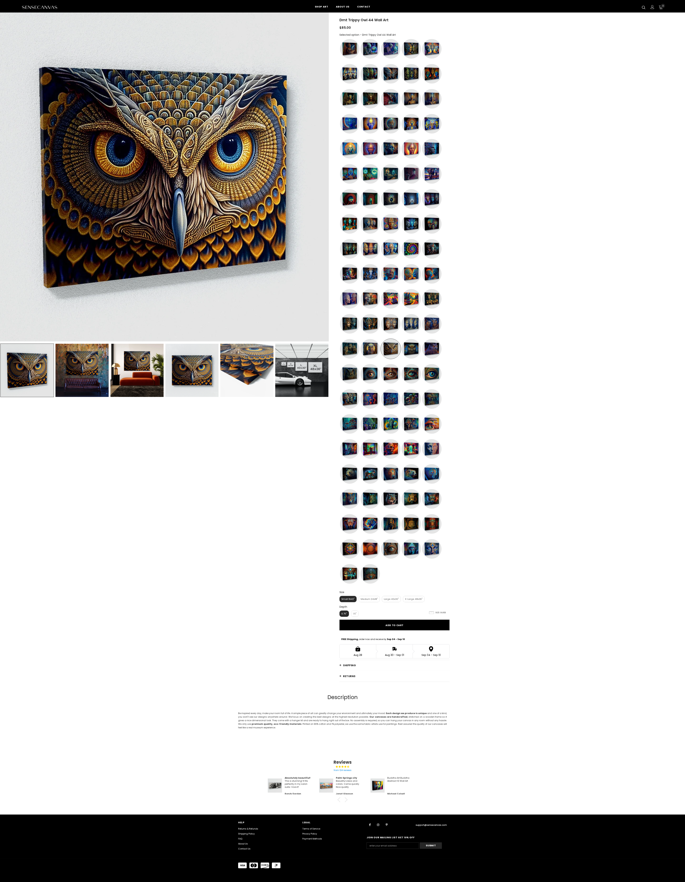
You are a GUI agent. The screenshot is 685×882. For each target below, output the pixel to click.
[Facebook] (370, 824)
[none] (27, 370)
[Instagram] (378, 824)
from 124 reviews (342, 770)
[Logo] (43, 7)
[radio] (349, 49)
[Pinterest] (386, 824)
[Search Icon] (643, 7)
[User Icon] (652, 7)
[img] (342, 766)
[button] (339, 799)
